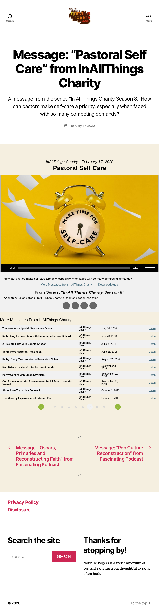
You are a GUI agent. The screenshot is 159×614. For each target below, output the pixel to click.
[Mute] (142, 268)
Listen (152, 328)
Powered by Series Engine (144, 417)
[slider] (150, 267)
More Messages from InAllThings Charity (67, 284)
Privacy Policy (23, 502)
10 (110, 406)
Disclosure (19, 510)
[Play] (6, 268)
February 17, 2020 (82, 126)
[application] (79, 268)
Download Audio (108, 284)
